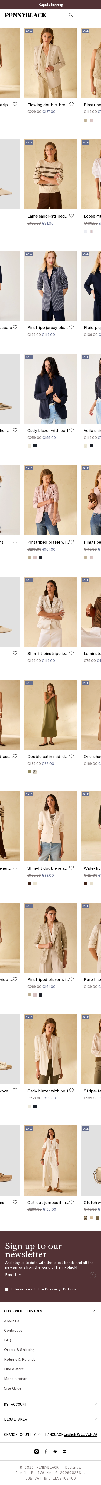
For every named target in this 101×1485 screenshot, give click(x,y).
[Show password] (91, 1435)
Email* (10, 1401)
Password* (14, 1425)
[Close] (94, 1383)
